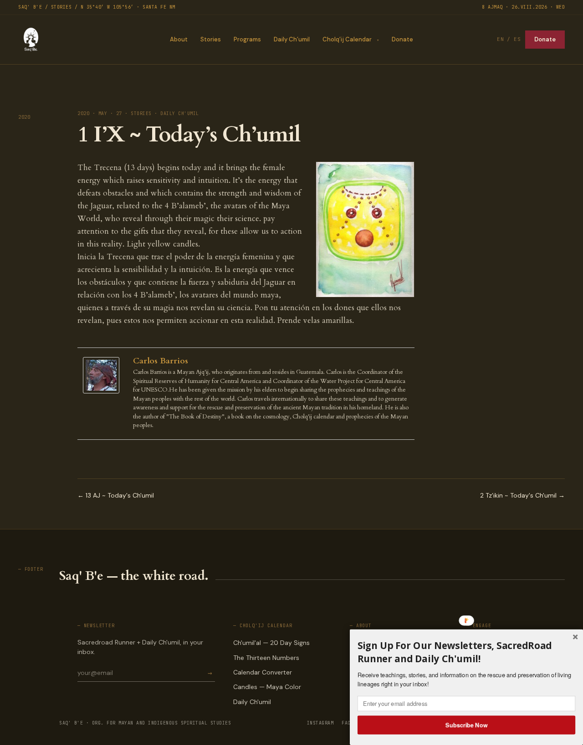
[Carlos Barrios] (103, 375)
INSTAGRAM (320, 723)
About (179, 39)
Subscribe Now (466, 724)
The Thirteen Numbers (266, 658)
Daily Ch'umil (252, 702)
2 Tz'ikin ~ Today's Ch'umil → (522, 495)
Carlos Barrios (160, 361)
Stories (210, 39)
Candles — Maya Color (267, 687)
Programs (247, 39)
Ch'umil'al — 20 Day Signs (271, 643)
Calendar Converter (262, 672)
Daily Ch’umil (292, 39)
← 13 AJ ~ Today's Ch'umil (115, 495)
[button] (466, 652)
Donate (402, 39)
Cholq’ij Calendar (347, 39)
